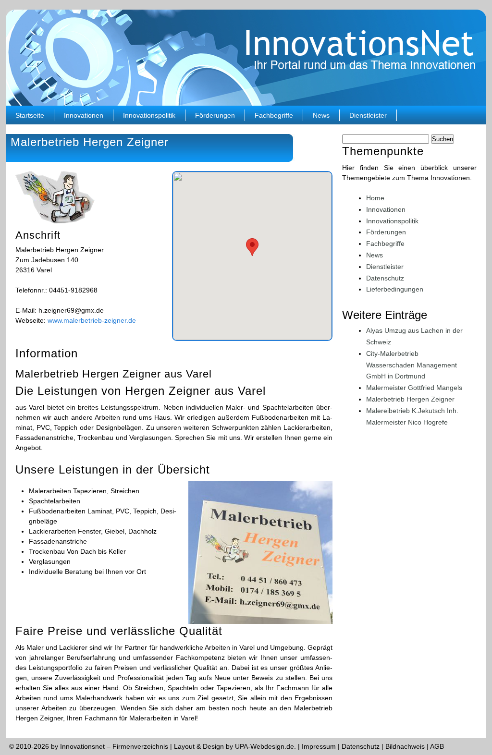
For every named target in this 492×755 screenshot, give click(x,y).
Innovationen (83, 115)
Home (375, 198)
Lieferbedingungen (394, 289)
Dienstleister (368, 115)
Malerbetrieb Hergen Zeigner (410, 399)
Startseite (29, 115)
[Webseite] (55, 221)
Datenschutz (385, 278)
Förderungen (215, 115)
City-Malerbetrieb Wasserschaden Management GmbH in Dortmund (411, 365)
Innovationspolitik (149, 115)
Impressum (319, 746)
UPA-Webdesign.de (264, 746)
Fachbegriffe (274, 115)
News (321, 115)
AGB (437, 746)
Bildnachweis (405, 746)
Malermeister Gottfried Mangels (414, 387)
